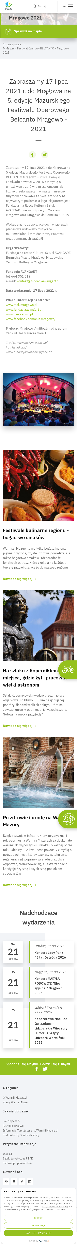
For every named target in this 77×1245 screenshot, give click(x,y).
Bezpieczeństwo (13, 1126)
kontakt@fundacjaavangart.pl (38, 281)
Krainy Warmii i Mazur (16, 1102)
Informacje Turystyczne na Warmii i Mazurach (30, 1130)
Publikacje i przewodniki (17, 1163)
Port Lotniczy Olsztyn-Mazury (21, 1135)
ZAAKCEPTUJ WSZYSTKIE (38, 1232)
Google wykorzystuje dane (55, 1206)
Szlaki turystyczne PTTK (18, 1158)
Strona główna (12, 44)
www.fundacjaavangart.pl (24, 309)
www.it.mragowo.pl (19, 314)
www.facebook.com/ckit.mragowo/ (30, 319)
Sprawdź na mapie (27, 31)
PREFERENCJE (38, 1225)
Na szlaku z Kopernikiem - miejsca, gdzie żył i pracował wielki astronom (35, 677)
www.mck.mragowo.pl (21, 305)
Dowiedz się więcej (17, 579)
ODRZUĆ (38, 1217)
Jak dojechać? (11, 1121)
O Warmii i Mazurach (15, 1097)
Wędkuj (7, 1154)
